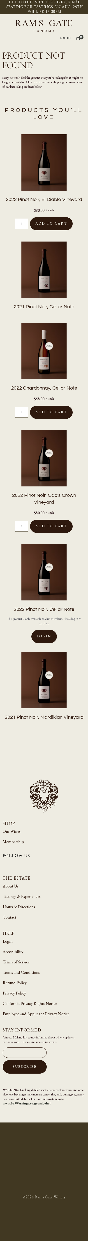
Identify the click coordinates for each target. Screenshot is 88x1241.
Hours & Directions (19, 906)
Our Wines (12, 831)
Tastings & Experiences (22, 896)
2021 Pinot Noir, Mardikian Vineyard (44, 717)
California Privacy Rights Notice (30, 1003)
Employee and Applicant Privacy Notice (36, 1013)
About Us (11, 886)
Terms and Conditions (21, 972)
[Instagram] (6, 864)
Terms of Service (16, 962)
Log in (65, 38)
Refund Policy (15, 982)
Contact (9, 917)
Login (44, 636)
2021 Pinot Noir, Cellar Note (44, 306)
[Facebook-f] (17, 864)
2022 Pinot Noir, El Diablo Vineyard (44, 199)
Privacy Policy (14, 993)
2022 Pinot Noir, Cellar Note (44, 609)
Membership (13, 841)
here (35, 82)
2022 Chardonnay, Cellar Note (44, 388)
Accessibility (13, 951)
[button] (44, 38)
